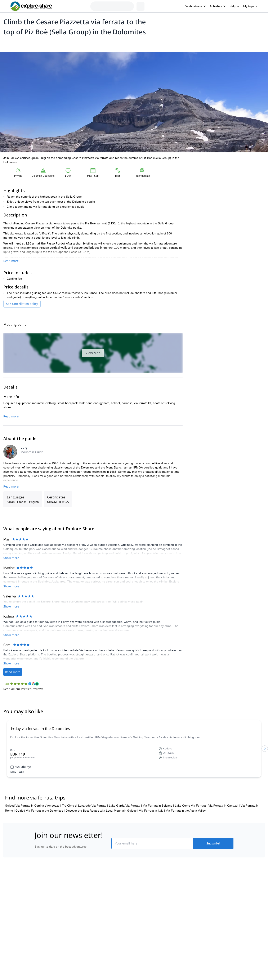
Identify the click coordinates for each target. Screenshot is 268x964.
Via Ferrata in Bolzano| (158, 805)
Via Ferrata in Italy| (152, 810)
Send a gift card (43, 929)
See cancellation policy (22, 304)
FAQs (87, 909)
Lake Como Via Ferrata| (191, 805)
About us (38, 892)
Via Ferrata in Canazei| (224, 805)
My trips (248, 6)
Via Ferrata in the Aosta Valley (186, 810)
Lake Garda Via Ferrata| (125, 805)
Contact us (90, 900)
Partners (38, 901)
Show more (11, 558)
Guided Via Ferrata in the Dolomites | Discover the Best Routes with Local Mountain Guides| (76, 810)
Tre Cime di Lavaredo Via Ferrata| (85, 805)
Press (36, 910)
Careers (38, 919)
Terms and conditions (97, 918)
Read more (11, 261)
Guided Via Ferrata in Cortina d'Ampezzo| (33, 805)
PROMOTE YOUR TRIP (204, 891)
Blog (137, 892)
